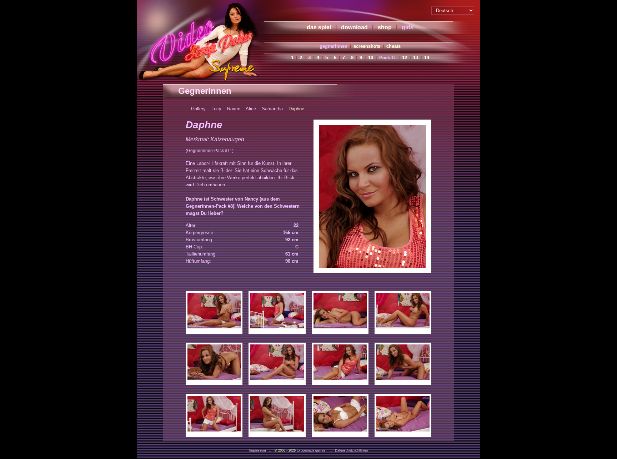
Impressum (257, 450)
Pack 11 (387, 57)
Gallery (198, 108)
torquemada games (311, 450)
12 (404, 57)
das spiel (319, 27)
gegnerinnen (333, 46)
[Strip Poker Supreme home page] (199, 41)
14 (426, 57)
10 (370, 57)
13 (415, 57)
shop (385, 27)
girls (407, 27)
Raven (233, 108)
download (354, 27)
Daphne (296, 108)
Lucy (216, 108)
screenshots (366, 46)
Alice (251, 108)
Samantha (272, 108)
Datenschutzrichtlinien (351, 450)
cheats (393, 46)
